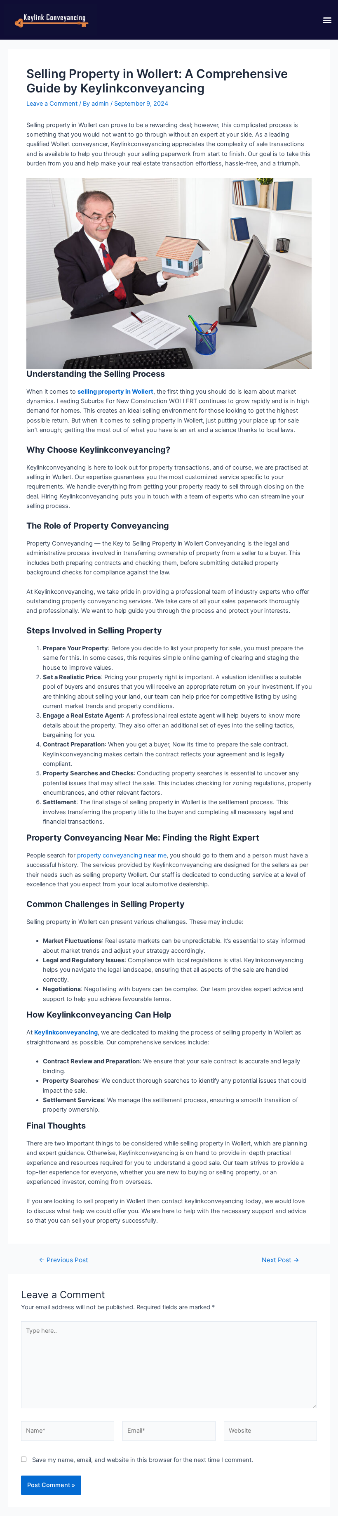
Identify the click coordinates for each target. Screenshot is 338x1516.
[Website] (270, 1432)
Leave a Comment (51, 103)
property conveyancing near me (122, 855)
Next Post (280, 1260)
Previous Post (63, 1260)
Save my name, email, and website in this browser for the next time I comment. (142, 1460)
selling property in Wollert (115, 391)
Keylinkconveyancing (66, 1032)
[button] (327, 19)
